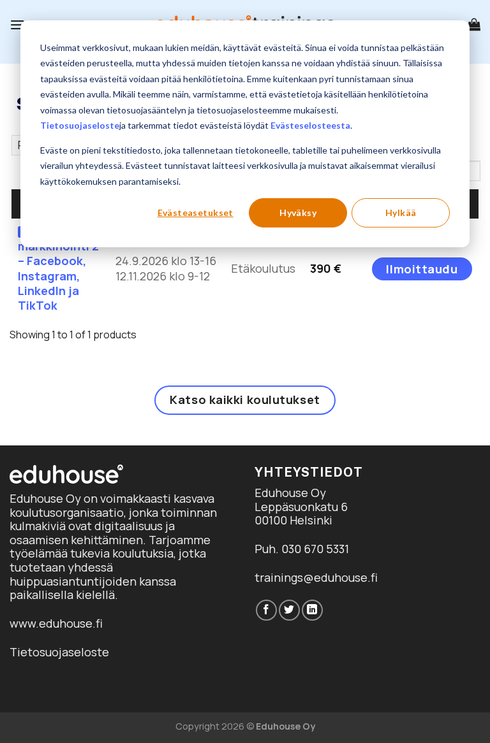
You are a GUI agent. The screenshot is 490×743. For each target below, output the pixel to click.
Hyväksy (297, 212)
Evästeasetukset (196, 212)
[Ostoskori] (474, 24)
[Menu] (17, 24)
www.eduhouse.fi (56, 623)
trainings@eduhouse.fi (316, 577)
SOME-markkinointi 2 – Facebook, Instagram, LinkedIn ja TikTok (58, 268)
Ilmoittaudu (421, 269)
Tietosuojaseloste (79, 125)
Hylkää (401, 212)
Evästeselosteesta (310, 125)
